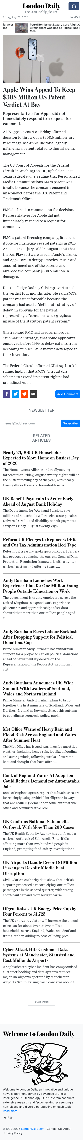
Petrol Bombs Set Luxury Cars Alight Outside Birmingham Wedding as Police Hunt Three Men (47, 28)
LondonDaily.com (32, 1129)
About (67, 1129)
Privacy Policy (13, 1133)
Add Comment (67, 394)
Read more (10, 1111)
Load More (41, 1002)
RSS (10, 1117)
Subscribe (70, 423)
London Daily (41, 5)
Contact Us (54, 1129)
